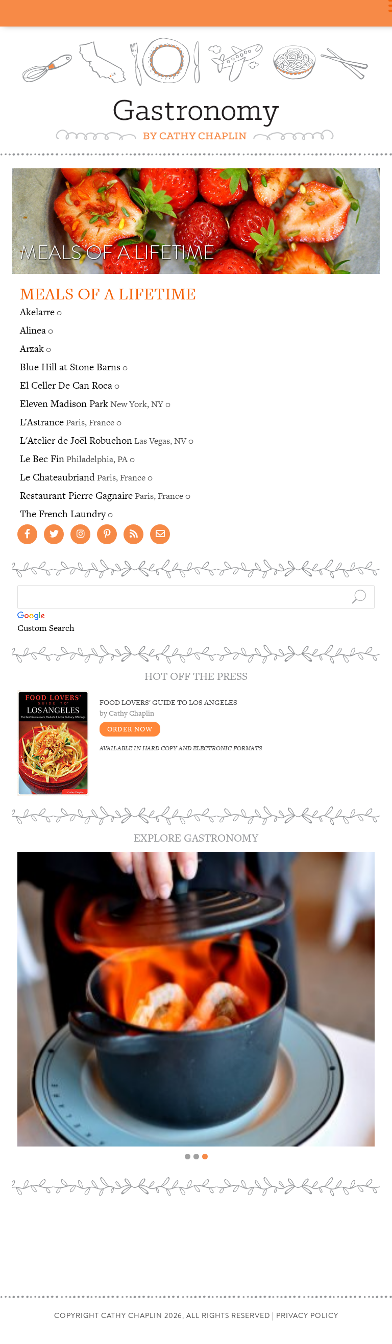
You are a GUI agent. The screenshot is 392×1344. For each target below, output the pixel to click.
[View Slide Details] (196, 999)
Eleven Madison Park (64, 404)
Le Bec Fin (42, 459)
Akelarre (37, 312)
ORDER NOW (130, 729)
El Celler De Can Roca (66, 385)
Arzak (32, 349)
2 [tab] (196, 1156)
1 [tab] (187, 1156)
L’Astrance (42, 422)
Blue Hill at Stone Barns (70, 367)
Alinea (33, 330)
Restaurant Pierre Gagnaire (76, 495)
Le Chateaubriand (57, 477)
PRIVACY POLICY (307, 1315)
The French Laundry (63, 514)
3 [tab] (205, 1156)
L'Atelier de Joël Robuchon (76, 440)
